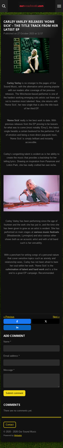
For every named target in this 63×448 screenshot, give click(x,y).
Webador (18, 435)
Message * (9, 370)
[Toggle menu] (59, 6)
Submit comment (14, 393)
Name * (7, 341)
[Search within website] (4, 6)
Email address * (12, 356)
